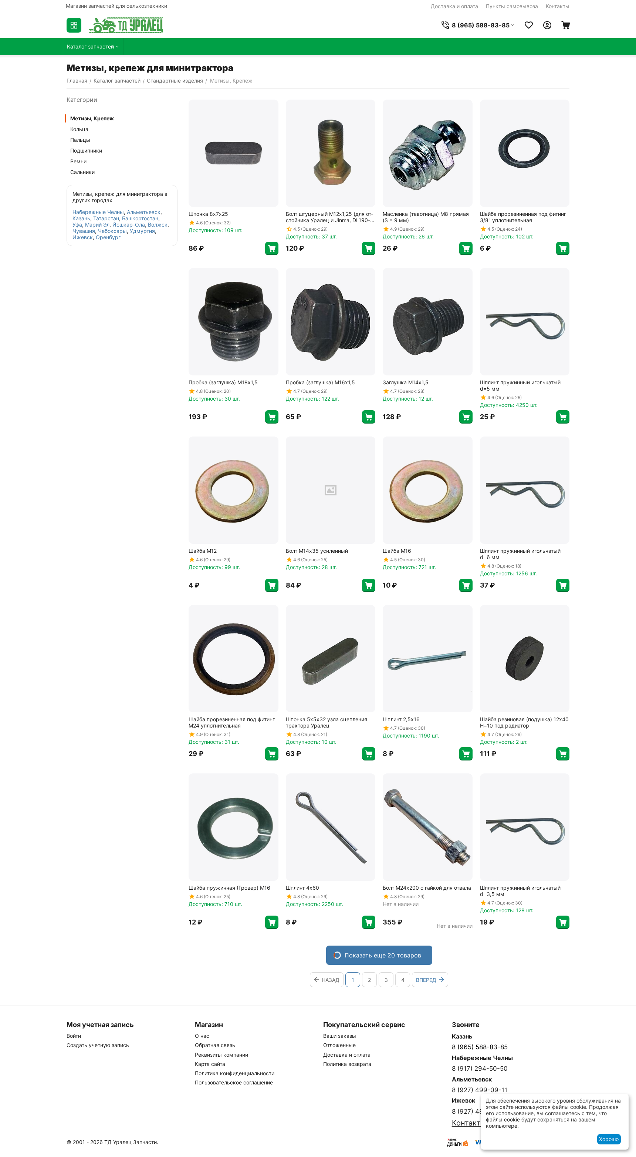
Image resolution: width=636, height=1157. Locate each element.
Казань (81, 218)
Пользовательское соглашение (234, 1082)
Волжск (158, 224)
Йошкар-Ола (128, 224)
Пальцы (80, 140)
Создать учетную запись (98, 1045)
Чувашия (83, 231)
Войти (74, 1036)
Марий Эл (97, 224)
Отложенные (339, 1045)
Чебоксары (112, 231)
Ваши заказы (339, 1036)
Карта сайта (210, 1064)
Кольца (79, 129)
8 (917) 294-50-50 (480, 1068)
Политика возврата (347, 1064)
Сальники (82, 172)
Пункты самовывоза (512, 6)
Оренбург (108, 237)
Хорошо (609, 1139)
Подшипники (86, 150)
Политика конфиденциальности (234, 1073)
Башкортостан (140, 218)
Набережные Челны (98, 212)
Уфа (77, 224)
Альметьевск (143, 212)
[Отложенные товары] (528, 25)
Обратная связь (215, 1045)
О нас (202, 1036)
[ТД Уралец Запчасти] (126, 25)
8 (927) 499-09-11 (479, 1090)
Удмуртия (142, 231)
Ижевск (82, 237)
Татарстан (106, 218)
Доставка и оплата (454, 6)
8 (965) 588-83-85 (480, 1047)
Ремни (78, 161)
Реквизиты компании (221, 1054)
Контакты (557, 6)
